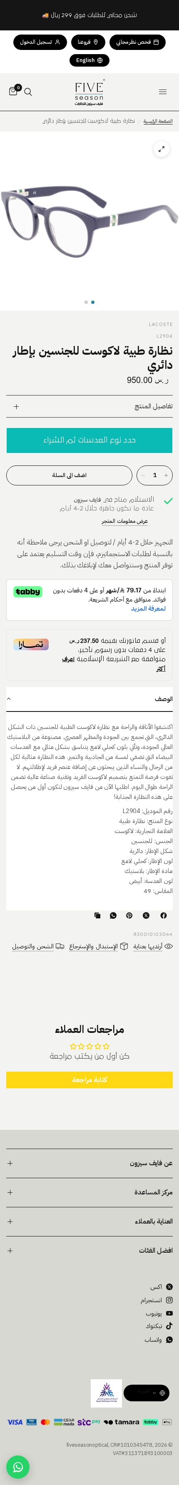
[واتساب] (112, 915)
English (85, 60)
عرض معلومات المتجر (125, 521)
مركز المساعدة (153, 1192)
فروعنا (84, 42)
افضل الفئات (156, 1251)
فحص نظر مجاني (133, 42)
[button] (92, 302)
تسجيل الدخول (36, 42)
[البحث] (28, 92)
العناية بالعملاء (154, 1221)
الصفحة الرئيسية (158, 121)
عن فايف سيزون (151, 1163)
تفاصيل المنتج (153, 406)
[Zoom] (89, 221)
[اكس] (144, 915)
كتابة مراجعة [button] (89, 1080)
